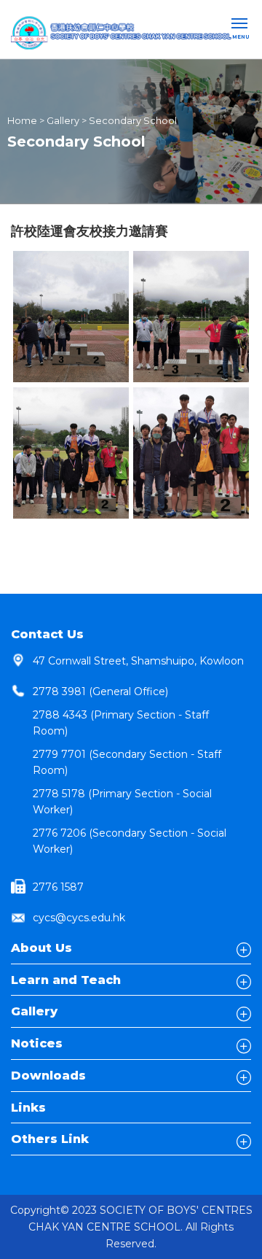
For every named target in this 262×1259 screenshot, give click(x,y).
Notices (37, 1043)
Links (28, 1107)
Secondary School (133, 120)
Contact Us (47, 634)
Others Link (50, 1138)
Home (22, 120)
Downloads (48, 1075)
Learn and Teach (66, 979)
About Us (41, 947)
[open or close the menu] (241, 24)
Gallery (63, 120)
